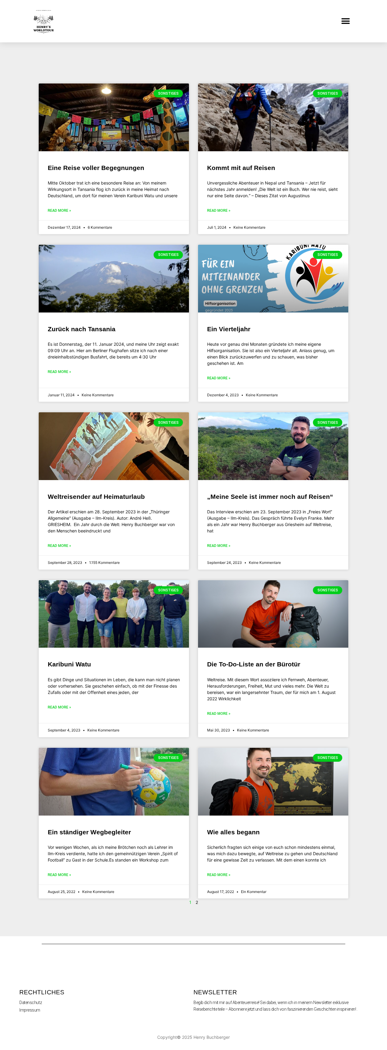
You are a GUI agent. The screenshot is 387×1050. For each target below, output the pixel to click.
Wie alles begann (233, 832)
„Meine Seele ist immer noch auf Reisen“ (270, 496)
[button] (346, 21)
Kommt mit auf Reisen (241, 167)
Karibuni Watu (69, 664)
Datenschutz (30, 1002)
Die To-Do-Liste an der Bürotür (253, 664)
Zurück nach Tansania (81, 328)
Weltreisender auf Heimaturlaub (96, 496)
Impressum (29, 1010)
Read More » (59, 210)
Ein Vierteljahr (228, 328)
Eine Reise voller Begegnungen (96, 167)
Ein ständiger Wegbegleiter (89, 832)
